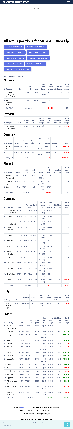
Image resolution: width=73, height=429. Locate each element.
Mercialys (10, 356)
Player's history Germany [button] (38, 58)
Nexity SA (10, 331)
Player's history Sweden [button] (15, 52)
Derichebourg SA (12, 368)
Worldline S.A (11, 371)
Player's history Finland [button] (15, 58)
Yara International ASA (10, 102)
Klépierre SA (11, 344)
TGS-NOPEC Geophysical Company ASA (10, 94)
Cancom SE (10, 268)
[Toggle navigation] (68, 2)
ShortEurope (16, 2)
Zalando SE (10, 263)
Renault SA (10, 359)
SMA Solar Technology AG (10, 229)
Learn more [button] (7, 425)
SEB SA (9, 352)
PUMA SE (9, 216)
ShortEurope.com (26, 407)
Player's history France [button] (35, 63)
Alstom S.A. (10, 340)
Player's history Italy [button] (14, 63)
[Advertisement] (36, 23)
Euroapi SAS (10, 335)
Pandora (9, 152)
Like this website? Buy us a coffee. (36, 419)
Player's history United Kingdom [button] (17, 69)
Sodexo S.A (10, 365)
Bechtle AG (10, 279)
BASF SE (9, 246)
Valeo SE (9, 347)
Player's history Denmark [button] (38, 52)
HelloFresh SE (11, 241)
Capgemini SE (11, 378)
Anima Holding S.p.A (8, 305)
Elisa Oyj (8, 187)
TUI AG (9, 257)
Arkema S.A (10, 374)
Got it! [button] (67, 424)
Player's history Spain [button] (14, 47)
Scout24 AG (10, 235)
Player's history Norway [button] (36, 47)
